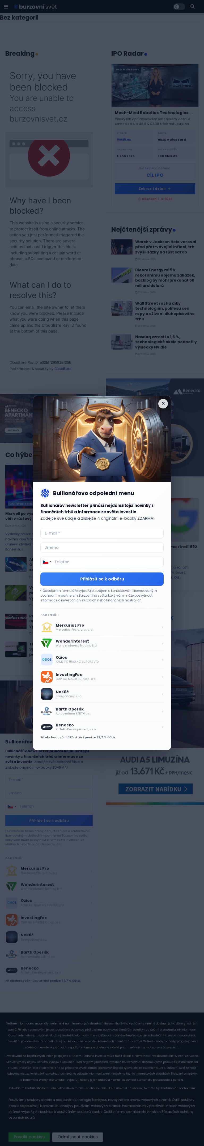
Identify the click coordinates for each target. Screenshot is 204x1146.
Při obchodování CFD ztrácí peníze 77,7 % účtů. (78, 737)
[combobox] (47, 562)
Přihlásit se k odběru (102, 579)
